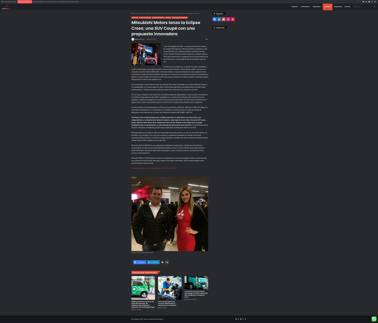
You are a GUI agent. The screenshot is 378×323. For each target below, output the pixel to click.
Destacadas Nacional (158, 17)
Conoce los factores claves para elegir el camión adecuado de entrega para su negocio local (196, 294)
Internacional (305, 6)
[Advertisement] (230, 45)
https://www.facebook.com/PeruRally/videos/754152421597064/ (153, 168)
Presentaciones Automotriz (179, 17)
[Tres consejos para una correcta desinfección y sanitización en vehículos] (170, 288)
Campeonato (338, 6)
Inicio (134, 13)
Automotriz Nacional (145, 17)
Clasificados (316, 6)
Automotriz (327, 6)
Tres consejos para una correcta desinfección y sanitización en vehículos (167, 303)
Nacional (294, 6)
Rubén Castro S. (139, 39)
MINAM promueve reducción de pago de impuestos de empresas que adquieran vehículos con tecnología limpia (143, 304)
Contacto (347, 6)
